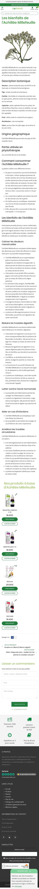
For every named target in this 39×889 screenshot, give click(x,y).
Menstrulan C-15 (9, 547)
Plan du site (9, 799)
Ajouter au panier (9, 524)
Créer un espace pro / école (19, 5)
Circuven (9, 616)
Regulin (10, 582)
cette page (18, 886)
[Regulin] (10, 572)
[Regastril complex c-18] (10, 500)
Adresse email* (19, 849)
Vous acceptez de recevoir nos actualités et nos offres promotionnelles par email (20, 859)
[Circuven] (10, 606)
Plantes (8, 794)
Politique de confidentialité (14, 802)
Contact (8, 797)
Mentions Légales (11, 807)
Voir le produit (9, 519)
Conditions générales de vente (15, 805)
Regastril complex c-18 (10, 511)
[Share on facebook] (12, 637)
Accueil (7, 789)
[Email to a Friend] (15, 637)
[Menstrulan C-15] (10, 537)
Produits (8, 792)
